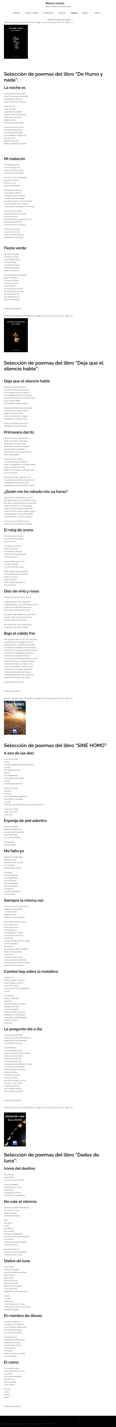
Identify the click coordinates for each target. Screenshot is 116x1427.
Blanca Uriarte (55, 3)
